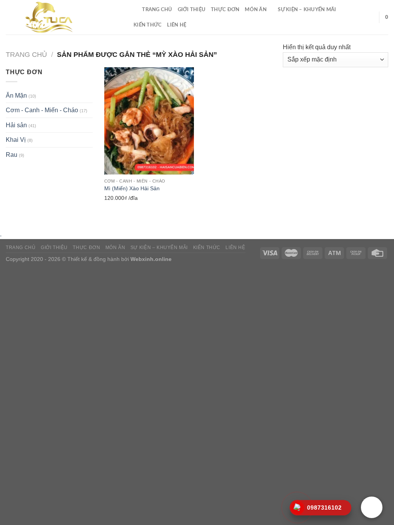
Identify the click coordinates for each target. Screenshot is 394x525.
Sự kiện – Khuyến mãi (307, 9)
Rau (11, 154)
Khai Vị (16, 139)
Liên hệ (176, 25)
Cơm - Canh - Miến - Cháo (42, 110)
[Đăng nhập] (370, 17)
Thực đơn (225, 9)
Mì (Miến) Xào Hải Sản (132, 188)
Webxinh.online (151, 259)
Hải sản (16, 125)
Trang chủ (157, 9)
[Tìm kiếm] (134, 9)
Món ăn (256, 9)
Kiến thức (148, 25)
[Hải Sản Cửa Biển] (62, 17)
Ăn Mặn (16, 95)
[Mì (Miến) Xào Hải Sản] (149, 120)
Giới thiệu (192, 9)
